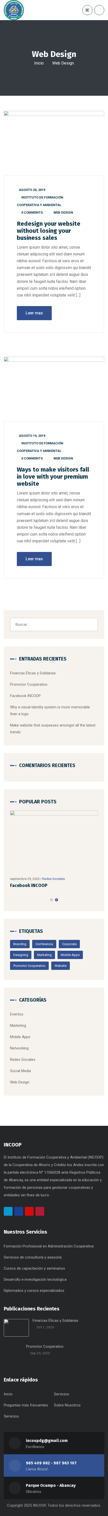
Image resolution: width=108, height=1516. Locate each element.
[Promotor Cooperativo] (13, 1352)
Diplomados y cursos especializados (34, 1290)
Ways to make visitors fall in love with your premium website (53, 476)
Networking (19, 1048)
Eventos (16, 1014)
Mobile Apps (70, 955)
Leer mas (34, 313)
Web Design (63, 212)
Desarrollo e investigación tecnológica (35, 1279)
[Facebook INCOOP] (54, 842)
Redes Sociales (53, 879)
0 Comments (32, 212)
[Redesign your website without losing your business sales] (54, 143)
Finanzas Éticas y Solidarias (33, 673)
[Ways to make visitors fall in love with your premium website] (54, 389)
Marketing (44, 955)
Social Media (20, 1071)
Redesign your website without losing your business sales (48, 230)
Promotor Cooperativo (28, 684)
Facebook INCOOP (25, 696)
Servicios (61, 1394)
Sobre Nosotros (67, 1405)
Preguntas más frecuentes (26, 1405)
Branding (19, 944)
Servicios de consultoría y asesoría (33, 1257)
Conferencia (44, 944)
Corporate (69, 944)
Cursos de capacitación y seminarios (34, 1268)
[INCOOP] (19, 10)
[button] (51, 899)
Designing (20, 955)
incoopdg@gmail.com (47, 1440)
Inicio (39, 63)
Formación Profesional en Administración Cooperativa (49, 1246)
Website (61, 966)
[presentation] (12, 900)
